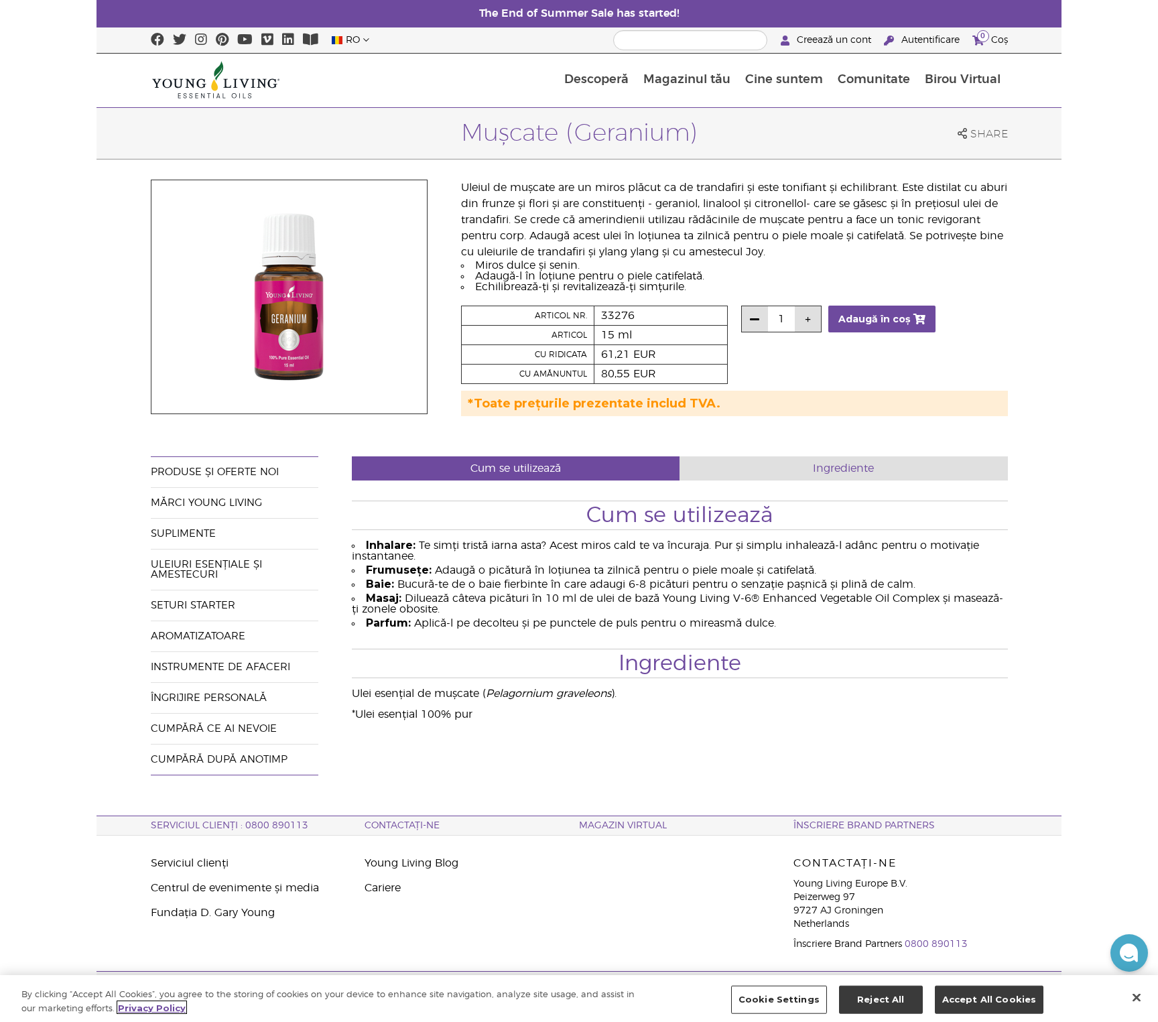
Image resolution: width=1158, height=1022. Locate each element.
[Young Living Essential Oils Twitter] (179, 40)
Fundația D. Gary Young (213, 912)
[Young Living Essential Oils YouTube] (245, 40)
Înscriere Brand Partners (864, 825)
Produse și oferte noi (215, 472)
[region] (579, 998)
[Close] (1136, 997)
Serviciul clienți (190, 863)
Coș (994, 38)
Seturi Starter (193, 605)
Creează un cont (834, 40)
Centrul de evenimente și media (235, 888)
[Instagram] (201, 40)
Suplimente (183, 534)
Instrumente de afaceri (220, 667)
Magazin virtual (623, 825)
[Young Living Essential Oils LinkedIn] (288, 40)
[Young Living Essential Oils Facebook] (157, 40)
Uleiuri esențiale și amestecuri (206, 570)
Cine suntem (784, 80)
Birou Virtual (963, 80)
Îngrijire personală (210, 698)
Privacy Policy (152, 1007)
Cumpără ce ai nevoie (214, 729)
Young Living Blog (411, 863)
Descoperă (596, 80)
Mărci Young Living (206, 503)
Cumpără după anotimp (219, 760)
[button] (1129, 953)
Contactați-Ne (402, 825)
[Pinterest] (222, 40)
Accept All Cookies (989, 999)
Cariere (383, 888)
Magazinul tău (686, 80)
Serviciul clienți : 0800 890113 (229, 825)
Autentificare (930, 40)
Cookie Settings (779, 999)
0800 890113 (936, 944)
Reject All (880, 999)
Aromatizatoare (198, 636)
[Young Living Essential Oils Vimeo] (267, 40)
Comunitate (874, 80)
